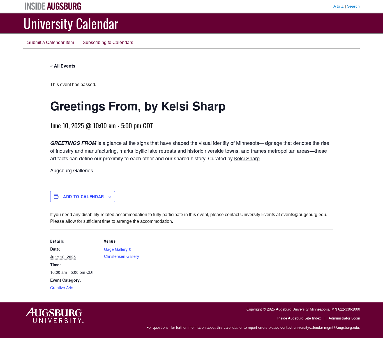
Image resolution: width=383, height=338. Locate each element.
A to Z (338, 6)
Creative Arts (61, 287)
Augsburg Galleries (71, 170)
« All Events (62, 65)
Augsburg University (292, 309)
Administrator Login (344, 318)
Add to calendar (83, 196)
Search (353, 6)
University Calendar (71, 23)
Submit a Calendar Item (50, 42)
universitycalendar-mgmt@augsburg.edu (326, 327)
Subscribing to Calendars (108, 42)
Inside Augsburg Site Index (299, 318)
